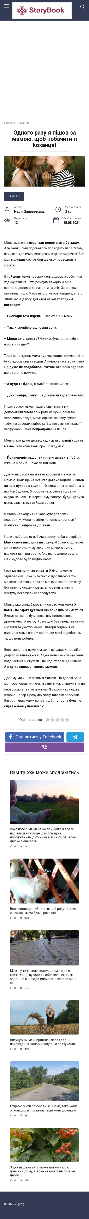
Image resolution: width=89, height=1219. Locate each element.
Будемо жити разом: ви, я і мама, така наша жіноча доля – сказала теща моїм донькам (43, 1108)
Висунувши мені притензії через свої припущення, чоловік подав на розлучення (43, 1042)
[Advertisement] (44, 67)
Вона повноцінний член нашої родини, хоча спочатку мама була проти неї (43, 911)
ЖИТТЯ (14, 196)
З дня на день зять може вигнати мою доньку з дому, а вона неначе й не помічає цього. (43, 1171)
